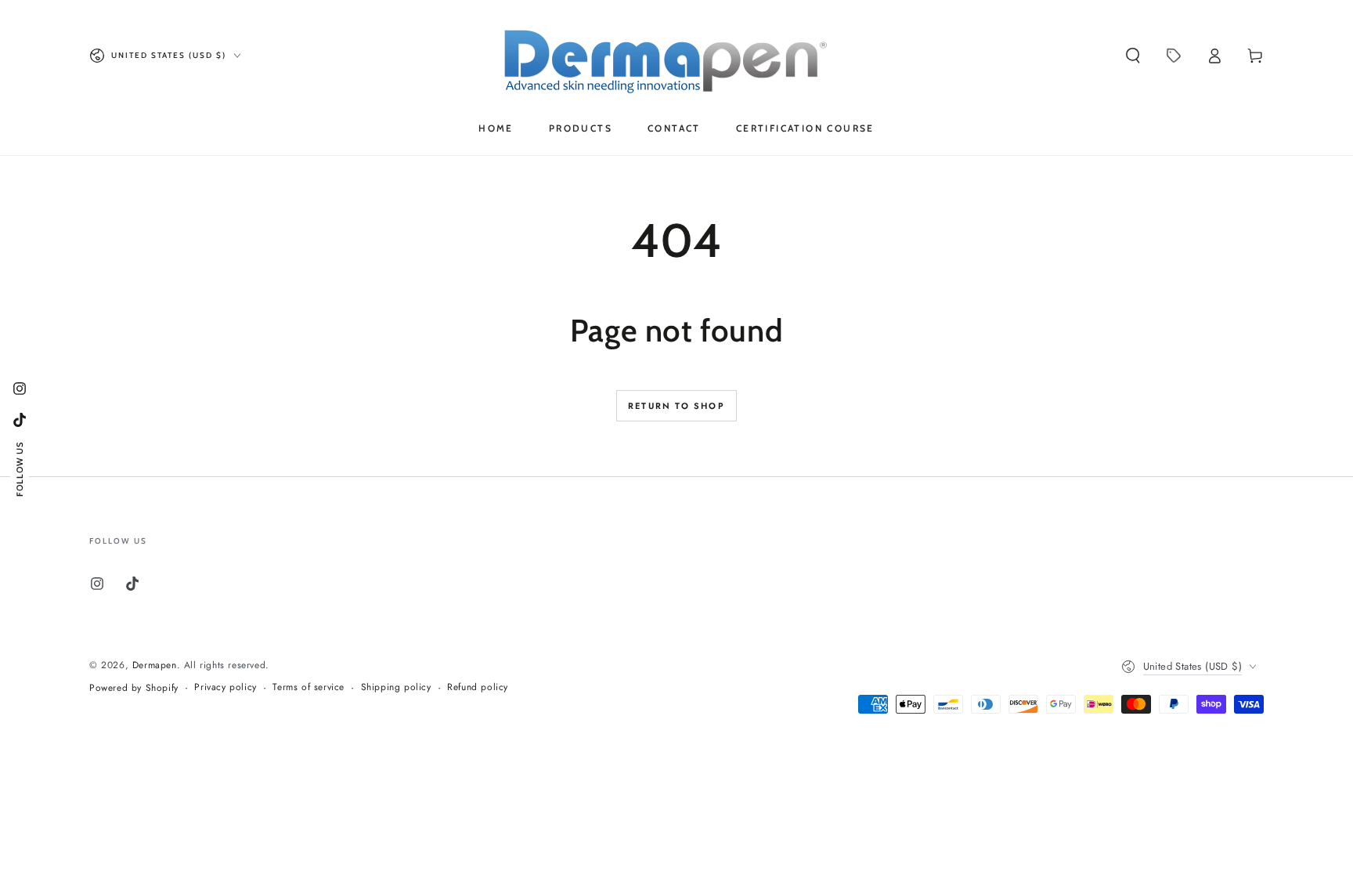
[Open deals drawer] (1173, 55)
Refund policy (477, 687)
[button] (1133, 55)
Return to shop (676, 406)
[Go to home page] (677, 55)
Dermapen (154, 665)
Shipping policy (396, 687)
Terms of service (308, 687)
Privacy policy (225, 687)
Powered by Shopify (134, 688)
